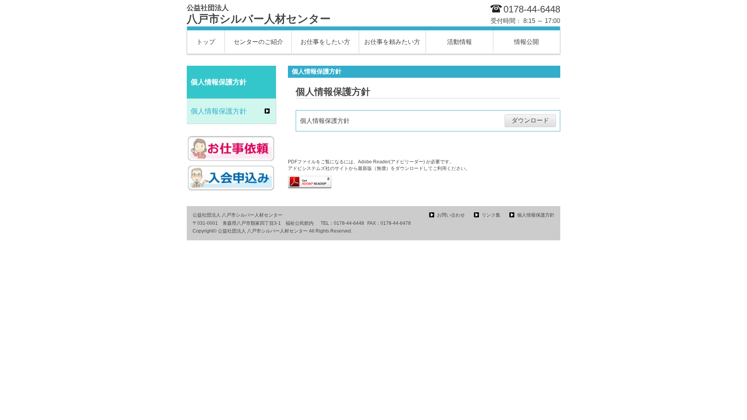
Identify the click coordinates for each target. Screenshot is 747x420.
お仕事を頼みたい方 (392, 41)
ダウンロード (530, 120)
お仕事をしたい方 (325, 41)
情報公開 (526, 41)
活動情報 (459, 41)
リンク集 (491, 215)
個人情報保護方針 (219, 111)
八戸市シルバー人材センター (259, 14)
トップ (205, 41)
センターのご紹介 (258, 41)
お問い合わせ (451, 215)
